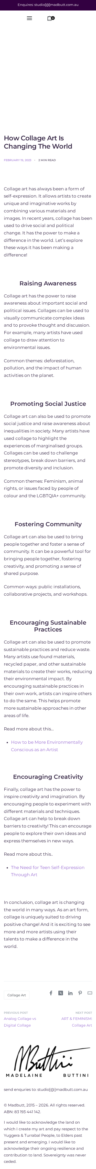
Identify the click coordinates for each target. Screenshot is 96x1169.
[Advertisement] (48, 84)
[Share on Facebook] (51, 993)
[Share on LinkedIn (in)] (70, 993)
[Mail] (90, 993)
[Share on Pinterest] (80, 993)
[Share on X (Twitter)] (60, 993)
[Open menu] (29, 18)
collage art (16, 995)
